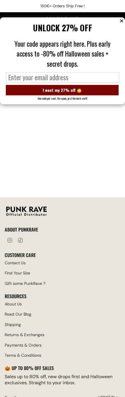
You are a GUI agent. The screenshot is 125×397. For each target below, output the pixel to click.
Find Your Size (17, 273)
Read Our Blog (18, 314)
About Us (13, 304)
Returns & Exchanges (24, 334)
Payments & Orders (23, 345)
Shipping (13, 324)
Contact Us (15, 262)
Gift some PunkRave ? (25, 283)
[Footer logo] (26, 211)
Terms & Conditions (23, 355)
